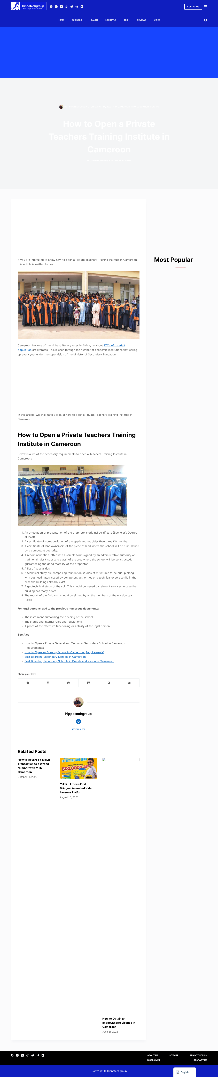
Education (143, 106)
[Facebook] (51, 6)
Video (157, 20)
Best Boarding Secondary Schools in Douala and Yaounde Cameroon (69, 661)
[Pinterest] (68, 683)
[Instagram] (56, 6)
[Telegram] (76, 6)
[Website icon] (78, 721)
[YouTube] (82, 6)
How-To (154, 106)
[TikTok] (66, 6)
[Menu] (205, 6)
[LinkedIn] (89, 683)
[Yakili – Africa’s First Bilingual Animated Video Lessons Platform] (78, 768)
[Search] (205, 20)
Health (94, 20)
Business (77, 20)
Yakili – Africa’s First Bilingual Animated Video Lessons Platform (76, 788)
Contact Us (193, 6)
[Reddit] (71, 6)
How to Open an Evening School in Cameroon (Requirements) (64, 652)
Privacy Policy (198, 1055)
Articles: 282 (78, 729)
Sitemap (173, 1055)
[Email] (129, 683)
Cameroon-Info (127, 106)
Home (61, 20)
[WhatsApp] (109, 683)
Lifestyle (110, 20)
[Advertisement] (109, 52)
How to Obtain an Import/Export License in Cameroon (118, 1022)
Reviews (141, 20)
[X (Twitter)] (61, 6)
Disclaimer (153, 1060)
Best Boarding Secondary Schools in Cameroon (55, 656)
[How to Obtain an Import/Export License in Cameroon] (120, 885)
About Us (152, 1055)
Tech (126, 20)
